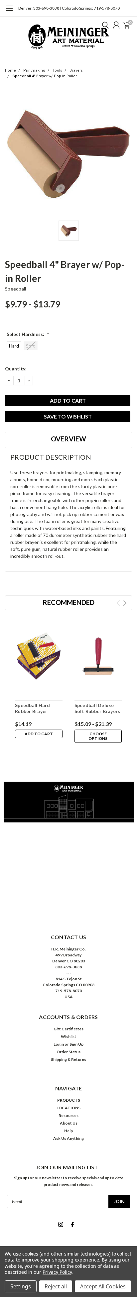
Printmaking (34, 70)
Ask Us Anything (68, 1138)
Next (125, 603)
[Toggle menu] (9, 11)
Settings (20, 1286)
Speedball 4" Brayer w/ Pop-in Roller (44, 76)
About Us (68, 1123)
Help (68, 1130)
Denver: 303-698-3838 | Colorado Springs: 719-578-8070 (69, 8)
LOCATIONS (68, 1107)
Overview (68, 439)
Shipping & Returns (68, 1059)
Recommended (68, 602)
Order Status (68, 1051)
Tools (57, 70)
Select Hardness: (28, 334)
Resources (68, 1115)
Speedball (15, 289)
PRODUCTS (68, 1100)
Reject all (56, 1286)
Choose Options (97, 736)
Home (10, 70)
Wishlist (68, 1036)
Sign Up (76, 1044)
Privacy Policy (57, 1272)
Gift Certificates (68, 1028)
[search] (103, 25)
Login (59, 1044)
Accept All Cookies (103, 1286)
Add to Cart (39, 733)
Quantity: (16, 368)
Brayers (76, 70)
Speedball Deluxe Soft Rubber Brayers (97, 708)
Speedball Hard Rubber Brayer (32, 708)
